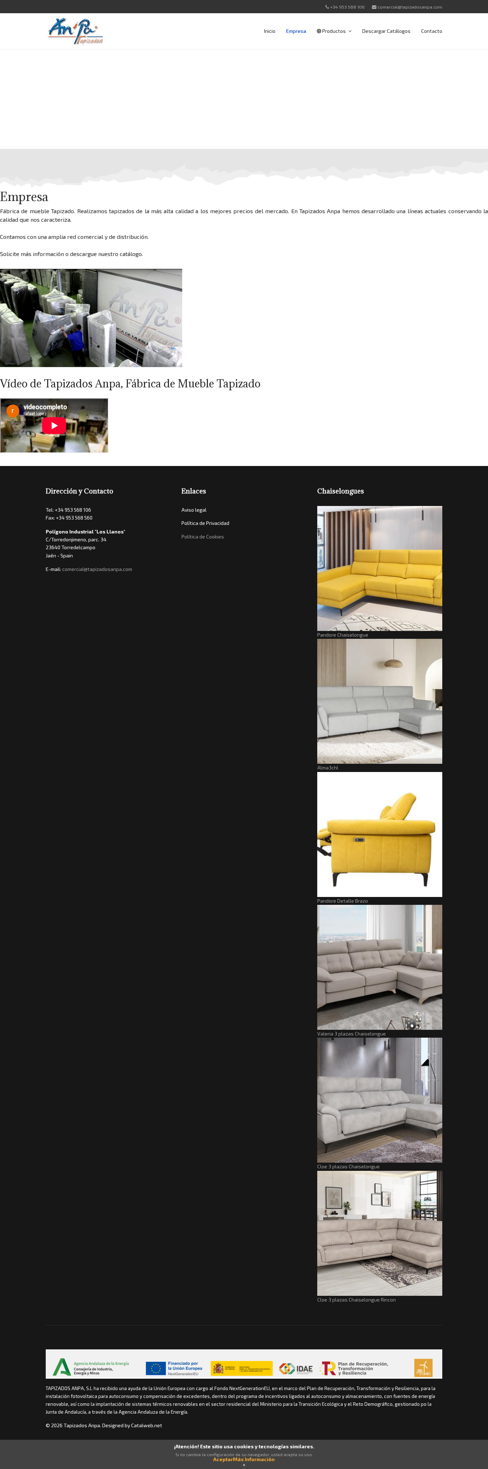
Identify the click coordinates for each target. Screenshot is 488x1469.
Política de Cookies (202, 536)
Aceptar (223, 1459)
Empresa (296, 31)
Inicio (269, 31)
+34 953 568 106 (347, 7)
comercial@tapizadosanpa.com (410, 7)
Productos (333, 31)
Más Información (254, 1459)
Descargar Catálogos (386, 31)
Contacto (431, 31)
